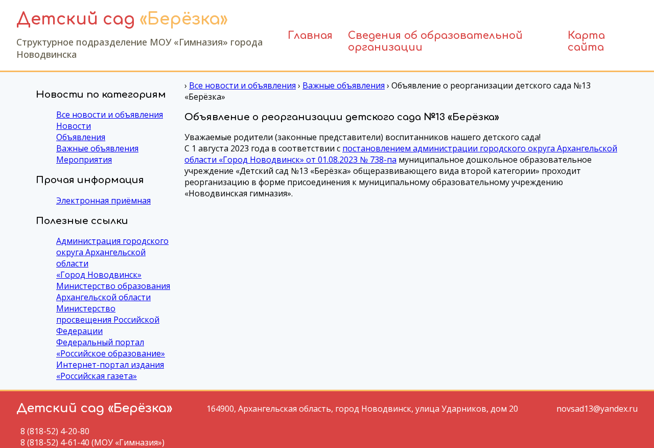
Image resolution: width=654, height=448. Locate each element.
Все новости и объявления (109, 114)
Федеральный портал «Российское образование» (110, 348)
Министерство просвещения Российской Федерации (107, 320)
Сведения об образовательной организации (435, 40)
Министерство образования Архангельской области (113, 291)
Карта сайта (586, 40)
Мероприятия (84, 159)
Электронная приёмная (103, 200)
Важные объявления (97, 148)
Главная (310, 35)
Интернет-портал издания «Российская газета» (110, 370)
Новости (73, 125)
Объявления (80, 137)
